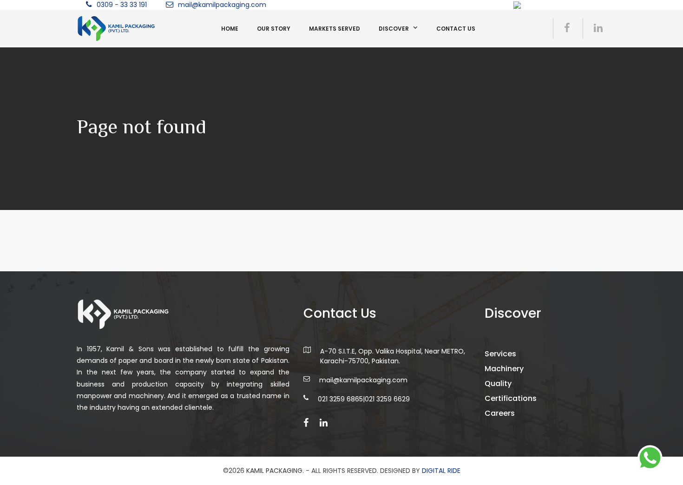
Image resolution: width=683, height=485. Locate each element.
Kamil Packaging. (275, 470)
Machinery (504, 368)
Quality (498, 383)
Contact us (455, 29)
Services (500, 353)
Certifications (511, 398)
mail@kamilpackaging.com (222, 4)
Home (229, 29)
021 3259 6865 (340, 399)
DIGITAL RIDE (441, 470)
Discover (394, 29)
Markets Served (334, 29)
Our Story (273, 29)
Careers (500, 413)
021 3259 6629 (387, 399)
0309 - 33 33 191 (122, 4)
